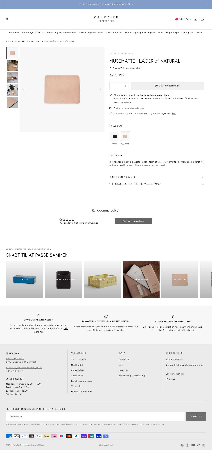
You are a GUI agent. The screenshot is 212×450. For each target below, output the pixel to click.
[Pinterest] (204, 445)
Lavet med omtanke (81, 381)
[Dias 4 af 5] (12, 90)
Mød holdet (77, 365)
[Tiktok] (198, 445)
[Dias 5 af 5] (12, 102)
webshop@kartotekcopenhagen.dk (24, 367)
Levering (123, 370)
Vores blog (76, 386)
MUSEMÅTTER (37, 41)
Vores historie (78, 359)
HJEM (8, 41)
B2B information (174, 359)
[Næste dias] (208, 4)
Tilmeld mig (195, 416)
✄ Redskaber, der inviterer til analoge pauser (135, 184)
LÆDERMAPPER (21, 41)
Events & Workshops (81, 391)
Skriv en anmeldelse (133, 221)
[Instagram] (187, 445)
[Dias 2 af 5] (12, 65)
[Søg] (7, 19)
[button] (116, 68)
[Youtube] (193, 445)
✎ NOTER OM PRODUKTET (122, 177)
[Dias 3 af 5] (12, 77)
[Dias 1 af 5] (12, 52)
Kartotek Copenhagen (121, 54)
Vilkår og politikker (106, 445)
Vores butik (77, 376)
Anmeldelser (77, 370)
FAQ (120, 365)
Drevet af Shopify (38, 445)
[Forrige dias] (3, 4)
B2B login (171, 379)
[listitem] (199, 32)
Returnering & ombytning (132, 376)
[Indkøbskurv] (202, 19)
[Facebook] (182, 445)
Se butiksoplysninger (122, 102)
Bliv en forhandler (175, 374)
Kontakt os (124, 359)
